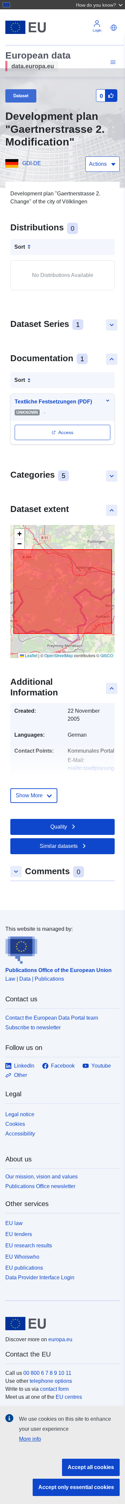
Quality (58, 827)
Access (65, 432)
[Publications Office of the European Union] (59, 948)
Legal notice (19, 1114)
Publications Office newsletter (40, 1186)
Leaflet (30, 655)
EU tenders (18, 1234)
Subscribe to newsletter (33, 1027)
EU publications (24, 1268)
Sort (19, 247)
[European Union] (60, 1323)
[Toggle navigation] (112, 62)
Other (20, 1075)
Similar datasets (59, 846)
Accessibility (20, 1133)
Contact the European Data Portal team (51, 1018)
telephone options (51, 1381)
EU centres (69, 1397)
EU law (14, 1223)
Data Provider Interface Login (39, 1277)
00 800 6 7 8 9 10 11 (47, 1373)
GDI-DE (31, 163)
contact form (54, 1389)
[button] (100, 4)
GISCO (106, 655)
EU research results (28, 1245)
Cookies (15, 1124)
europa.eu (60, 1339)
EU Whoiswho (22, 1257)
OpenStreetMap (58, 655)
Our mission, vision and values (41, 1176)
